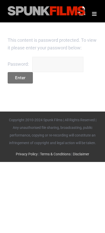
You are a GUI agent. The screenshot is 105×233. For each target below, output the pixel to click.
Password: (19, 64)
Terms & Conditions (55, 154)
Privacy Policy (27, 154)
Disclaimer (81, 154)
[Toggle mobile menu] (94, 14)
